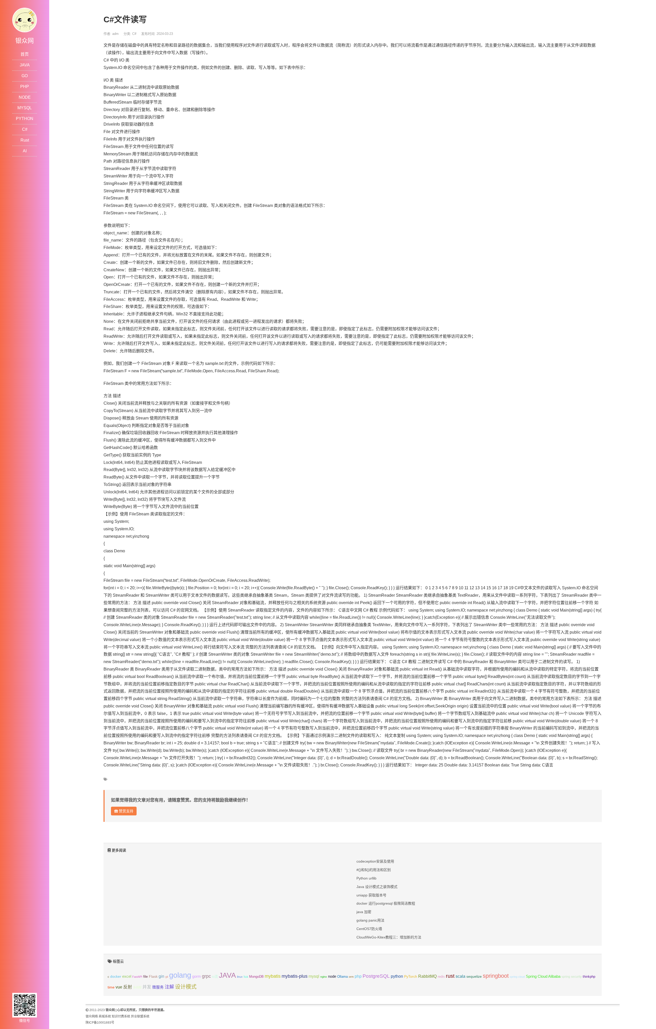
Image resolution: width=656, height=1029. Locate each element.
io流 (215, 976)
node (332, 976)
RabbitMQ (427, 976)
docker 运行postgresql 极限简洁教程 (385, 903)
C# (24, 129)
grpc (206, 976)
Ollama (342, 976)
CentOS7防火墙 (369, 929)
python (397, 976)
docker (115, 976)
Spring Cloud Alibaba (543, 976)
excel (126, 976)
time (111, 987)
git (166, 976)
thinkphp (589, 976)
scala (460, 976)
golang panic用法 (370, 920)
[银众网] (24, 19)
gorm (196, 976)
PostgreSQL (376, 976)
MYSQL (24, 108)
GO (25, 76)
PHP (24, 86)
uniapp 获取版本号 (371, 895)
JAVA (25, 65)
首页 (24, 54)
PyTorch (410, 976)
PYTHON (24, 118)
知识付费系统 (121, 1016)
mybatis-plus (295, 976)
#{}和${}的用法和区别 (373, 870)
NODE (25, 97)
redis (441, 976)
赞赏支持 (125, 811)
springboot (496, 976)
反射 (127, 987)
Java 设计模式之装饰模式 (376, 887)
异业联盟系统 (140, 1016)
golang (180, 975)
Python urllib (366, 878)
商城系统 (105, 1016)
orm (351, 976)
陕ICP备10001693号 (100, 1022)
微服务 (158, 987)
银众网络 (92, 1016)
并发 (146, 987)
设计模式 (186, 987)
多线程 (137, 987)
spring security (571, 976)
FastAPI (137, 976)
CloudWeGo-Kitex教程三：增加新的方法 (388, 937)
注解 (169, 987)
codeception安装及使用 (375, 861)
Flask (153, 976)
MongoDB (256, 976)
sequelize (474, 976)
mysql (314, 976)
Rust (24, 140)
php (358, 976)
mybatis (273, 976)
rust (450, 976)
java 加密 (363, 912)
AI (25, 151)
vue (119, 987)
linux (240, 976)
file (145, 976)
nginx (323, 976)
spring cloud (517, 976)
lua (246, 976)
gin (161, 976)
